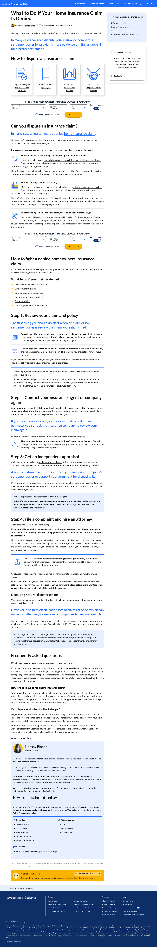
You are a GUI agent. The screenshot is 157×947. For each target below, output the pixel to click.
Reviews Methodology (109, 908)
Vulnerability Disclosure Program (133, 915)
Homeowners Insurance (27, 888)
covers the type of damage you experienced (47, 362)
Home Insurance (97, 3)
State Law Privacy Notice (131, 911)
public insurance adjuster (50, 462)
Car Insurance (79, 3)
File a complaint (22, 301)
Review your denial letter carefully (31, 284)
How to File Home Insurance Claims (127, 58)
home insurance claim (79, 133)
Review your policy (119, 23)
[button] (29, 25)
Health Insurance (116, 3)
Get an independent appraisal (29, 297)
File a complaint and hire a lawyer (124, 35)
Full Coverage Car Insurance (57, 904)
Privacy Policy (127, 904)
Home (11, 888)
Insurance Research (108, 915)
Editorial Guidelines (108, 904)
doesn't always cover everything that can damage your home (72, 160)
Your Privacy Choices (130, 908)
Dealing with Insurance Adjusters (126, 61)
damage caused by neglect (61, 217)
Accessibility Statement (13, 941)
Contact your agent (119, 27)
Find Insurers (73, 114)
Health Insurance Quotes (82, 908)
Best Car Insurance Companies (84, 904)
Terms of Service (128, 901)
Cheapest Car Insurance (81, 901)
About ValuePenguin (108, 901)
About (149, 3)
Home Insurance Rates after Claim (127, 64)
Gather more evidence (25, 288)
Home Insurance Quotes (82, 911)
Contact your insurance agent (29, 292)
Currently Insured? (97, 105)
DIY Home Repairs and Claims (125, 67)
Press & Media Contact (109, 911)
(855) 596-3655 (32, 873)
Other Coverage (135, 3)
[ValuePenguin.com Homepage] (16, 4)
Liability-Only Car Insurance (57, 908)
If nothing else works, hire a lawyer (31, 305)
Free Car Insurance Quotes (56, 911)
